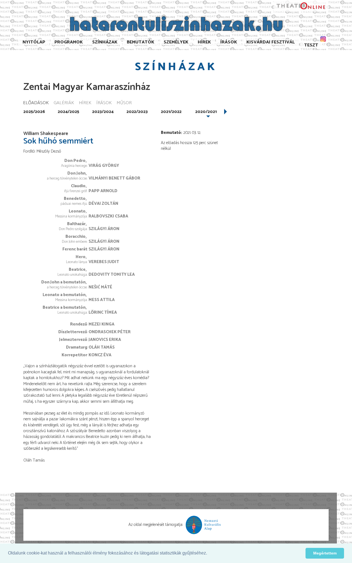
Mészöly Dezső (49, 151)
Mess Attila (102, 299)
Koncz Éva (100, 355)
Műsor (124, 103)
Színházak (104, 42)
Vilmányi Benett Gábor (114, 178)
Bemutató (171, 133)
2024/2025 (68, 111)
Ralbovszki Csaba (108, 216)
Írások (228, 42)
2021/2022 (171, 111)
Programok (68, 42)
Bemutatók (140, 42)
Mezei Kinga (101, 324)
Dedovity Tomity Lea (112, 274)
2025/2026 (34, 111)
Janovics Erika (105, 339)
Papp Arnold (103, 190)
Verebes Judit (104, 261)
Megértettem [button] (325, 553)
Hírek (204, 42)
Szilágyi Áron (104, 228)
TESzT (311, 45)
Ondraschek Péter (110, 332)
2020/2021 (206, 111)
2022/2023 (137, 111)
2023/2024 (103, 111)
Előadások (36, 103)
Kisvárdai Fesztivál (270, 42)
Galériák (64, 103)
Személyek (176, 42)
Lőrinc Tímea (103, 312)
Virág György (104, 165)
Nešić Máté (100, 287)
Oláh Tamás (102, 347)
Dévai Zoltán (103, 203)
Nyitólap (34, 42)
